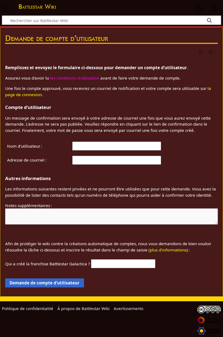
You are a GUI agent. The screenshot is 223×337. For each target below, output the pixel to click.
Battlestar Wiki (37, 6)
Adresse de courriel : (27, 160)
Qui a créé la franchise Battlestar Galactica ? (47, 263)
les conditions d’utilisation (74, 78)
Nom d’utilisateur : (24, 146)
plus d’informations (168, 250)
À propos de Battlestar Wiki (83, 308)
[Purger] (201, 52)
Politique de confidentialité (27, 308)
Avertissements (128, 308)
